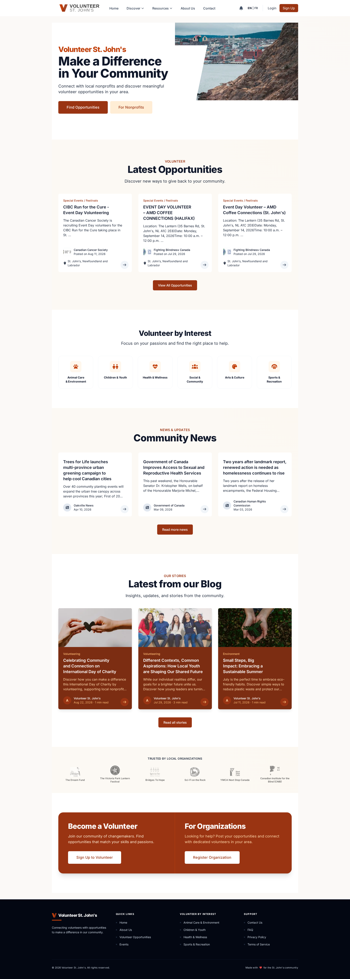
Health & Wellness (195, 937)
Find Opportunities (83, 107)
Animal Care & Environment (201, 922)
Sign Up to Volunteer (94, 857)
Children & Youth (195, 929)
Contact (209, 8)
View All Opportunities (175, 285)
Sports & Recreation (197, 944)
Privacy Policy (257, 937)
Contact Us (255, 922)
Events (124, 944)
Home (113, 8)
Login (272, 8)
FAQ (250, 929)
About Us (188, 8)
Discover (133, 8)
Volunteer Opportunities (135, 937)
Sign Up (289, 8)
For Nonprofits (131, 107)
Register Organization (212, 857)
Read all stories (175, 722)
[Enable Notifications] (241, 8)
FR (256, 8)
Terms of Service (259, 944)
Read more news (175, 530)
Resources (160, 8)
